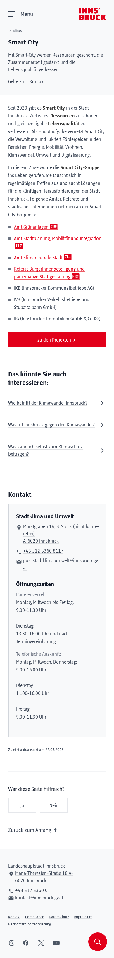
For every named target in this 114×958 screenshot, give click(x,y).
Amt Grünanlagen (31, 227)
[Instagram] (11, 942)
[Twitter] (41, 942)
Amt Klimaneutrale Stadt (38, 257)
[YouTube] (56, 942)
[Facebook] (25, 942)
